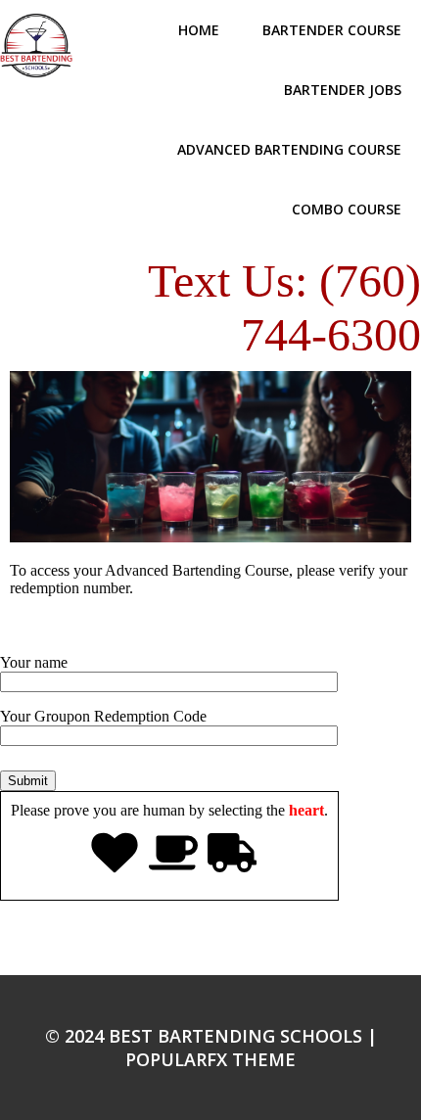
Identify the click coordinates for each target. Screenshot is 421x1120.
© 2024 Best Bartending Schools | (211, 1036)
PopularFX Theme (210, 1059)
